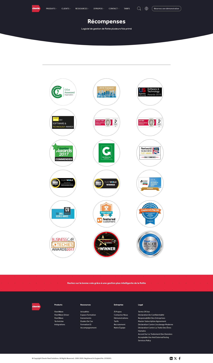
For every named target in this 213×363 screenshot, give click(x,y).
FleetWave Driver (61, 315)
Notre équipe (119, 328)
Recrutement (119, 324)
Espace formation (88, 315)
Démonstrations (121, 318)
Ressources (81, 8)
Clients (65, 8)
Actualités (84, 311)
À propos (98, 8)
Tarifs (127, 8)
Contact (113, 8)
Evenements (85, 318)
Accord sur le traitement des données (155, 334)
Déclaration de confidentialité (151, 315)
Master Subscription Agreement (152, 321)
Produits (50, 8)
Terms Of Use (144, 311)
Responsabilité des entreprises (151, 318)
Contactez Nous (121, 315)
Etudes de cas (86, 321)
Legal (140, 305)
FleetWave (58, 311)
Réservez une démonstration (166, 8)
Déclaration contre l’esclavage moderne (155, 324)
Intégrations (59, 324)
